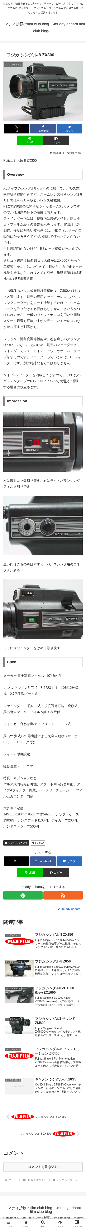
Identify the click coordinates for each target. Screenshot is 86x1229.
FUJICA (39, 842)
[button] (56, 140)
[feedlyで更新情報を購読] (23, 895)
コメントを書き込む (43, 1167)
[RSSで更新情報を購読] (63, 895)
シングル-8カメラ (18, 842)
